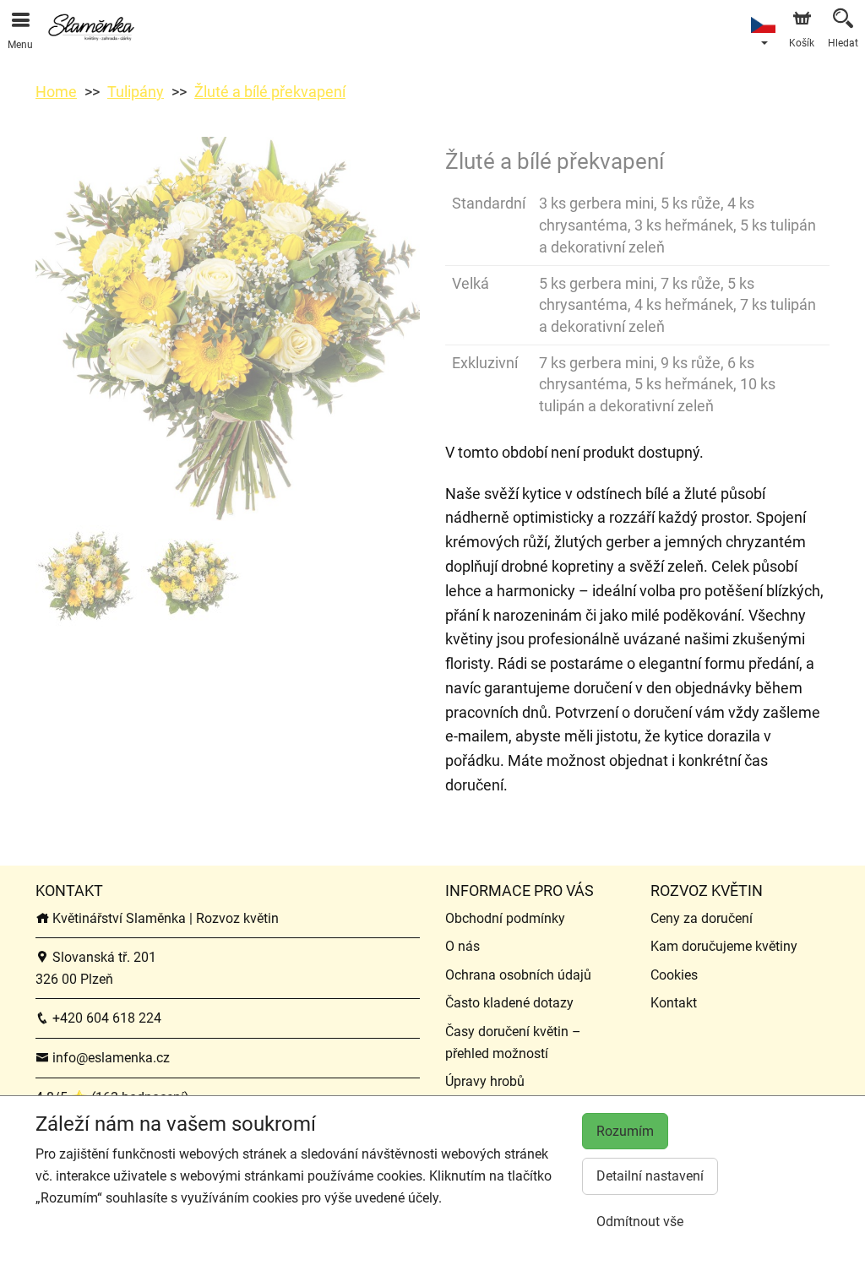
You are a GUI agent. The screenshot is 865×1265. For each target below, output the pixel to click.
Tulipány (135, 91)
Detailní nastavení (650, 1176)
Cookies (674, 975)
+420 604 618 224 (105, 1018)
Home (56, 91)
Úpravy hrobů (485, 1081)
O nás (462, 946)
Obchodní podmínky (505, 918)
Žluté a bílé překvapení (269, 91)
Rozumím (625, 1131)
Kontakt (673, 1003)
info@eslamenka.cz (109, 1058)
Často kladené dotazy (509, 1003)
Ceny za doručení (701, 918)
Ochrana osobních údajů (518, 975)
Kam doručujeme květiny (723, 946)
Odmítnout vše (639, 1221)
